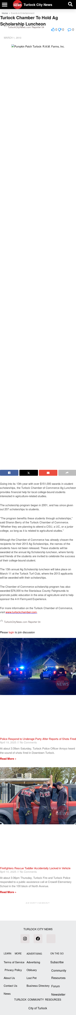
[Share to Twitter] (28, 473)
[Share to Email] (48, 473)
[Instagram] (24, 938)
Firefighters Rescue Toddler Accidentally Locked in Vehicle (35, 868)
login (11, 632)
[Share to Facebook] (9, 473)
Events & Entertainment (22, 13)
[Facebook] (38, 938)
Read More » (8, 759)
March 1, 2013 (12, 37)
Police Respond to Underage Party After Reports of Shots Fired (38, 739)
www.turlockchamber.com (21, 612)
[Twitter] (50, 938)
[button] (4, 4)
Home (5, 13)
